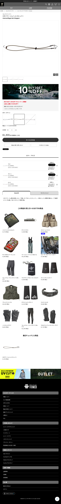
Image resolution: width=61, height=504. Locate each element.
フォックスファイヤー (10, 11)
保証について (6, 396)
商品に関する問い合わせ (17, 145)
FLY (11, 8)
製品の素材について (8, 409)
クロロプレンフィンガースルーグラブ (49, 325)
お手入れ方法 (6, 403)
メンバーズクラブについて (9, 427)
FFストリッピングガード (27, 302)
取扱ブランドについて (8, 412)
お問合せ (5, 415)
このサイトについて (7, 439)
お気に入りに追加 (44, 145)
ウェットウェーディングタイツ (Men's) (30, 325)
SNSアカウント (6, 453)
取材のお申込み (7, 486)
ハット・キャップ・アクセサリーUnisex (24, 11)
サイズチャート (6, 433)
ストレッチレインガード (46, 278)
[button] (4, 46)
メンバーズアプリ (7, 436)
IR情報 (4, 474)
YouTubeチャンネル (7, 457)
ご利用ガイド (6, 430)
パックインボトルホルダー (8, 230)
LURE (30, 8)
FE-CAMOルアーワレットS (8, 254)
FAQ (4, 418)
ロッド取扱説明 (6, 400)
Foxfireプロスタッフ (7, 463)
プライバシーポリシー (8, 442)
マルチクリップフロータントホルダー (30, 278)
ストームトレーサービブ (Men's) (29, 254)
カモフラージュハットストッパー (9, 357)
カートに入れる (30, 140)
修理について (6, 406)
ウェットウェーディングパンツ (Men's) (10, 278)
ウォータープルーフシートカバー (48, 254)
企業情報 (5, 471)
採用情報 (5, 477)
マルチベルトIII (44, 302)
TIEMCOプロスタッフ (8, 460)
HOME (1, 11)
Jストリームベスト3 (45, 230)
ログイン (5, 489)
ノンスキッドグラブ (6, 325)
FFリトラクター (25, 230)
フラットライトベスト (7, 302)
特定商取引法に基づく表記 (9, 445)
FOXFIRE (49, 8)
